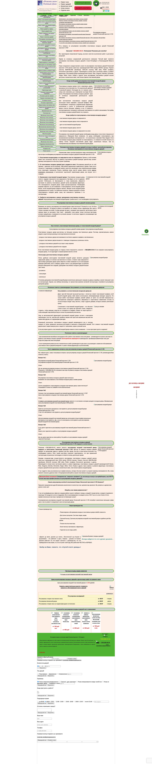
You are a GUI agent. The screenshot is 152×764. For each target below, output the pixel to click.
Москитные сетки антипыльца (47, 123)
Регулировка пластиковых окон (46, 37)
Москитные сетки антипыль (46, 116)
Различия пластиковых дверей (66, 24)
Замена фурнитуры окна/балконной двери (46, 66)
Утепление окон (47, 111)
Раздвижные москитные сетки (47, 142)
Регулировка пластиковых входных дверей (46, 44)
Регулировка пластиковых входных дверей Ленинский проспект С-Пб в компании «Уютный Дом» (82, 36)
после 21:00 (88, 700)
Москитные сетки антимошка (47, 120)
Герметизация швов (46, 88)
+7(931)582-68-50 (105, 4)
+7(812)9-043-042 (105, 2)
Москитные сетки (66, 6)
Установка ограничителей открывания (47, 91)
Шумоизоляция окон (47, 109)
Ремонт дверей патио (47, 29)
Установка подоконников (47, 101)
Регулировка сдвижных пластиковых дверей (47, 47)
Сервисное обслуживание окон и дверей (47, 106)
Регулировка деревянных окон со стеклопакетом (47, 51)
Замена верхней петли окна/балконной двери (47, 79)
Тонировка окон (46, 147)
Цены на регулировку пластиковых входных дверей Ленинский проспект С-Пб (78, 39)
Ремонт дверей (66, 4)
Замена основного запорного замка (46, 69)
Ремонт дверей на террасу (46, 27)
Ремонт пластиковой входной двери (46, 18)
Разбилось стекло (54, 682)
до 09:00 (41, 700)
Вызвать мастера (83, 8)
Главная (43, 15)
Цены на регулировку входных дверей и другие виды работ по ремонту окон (76, 578)
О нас (50, 15)
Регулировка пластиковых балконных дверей (46, 40)
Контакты (86, 15)
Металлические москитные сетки (47, 125)
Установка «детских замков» (47, 94)
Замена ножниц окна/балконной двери (46, 82)
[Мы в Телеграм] (105, 633)
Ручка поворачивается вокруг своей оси (90, 680)
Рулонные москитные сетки (46, 138)
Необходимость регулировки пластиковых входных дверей (73, 17)
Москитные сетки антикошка (47, 118)
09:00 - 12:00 (50, 700)
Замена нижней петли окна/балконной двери (46, 75)
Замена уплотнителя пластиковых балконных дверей (46, 58)
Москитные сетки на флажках (47, 127)
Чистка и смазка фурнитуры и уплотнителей (47, 86)
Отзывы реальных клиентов (65, 38)
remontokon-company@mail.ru (103, 644)
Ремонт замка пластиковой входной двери (46, 24)
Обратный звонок (83, 3)
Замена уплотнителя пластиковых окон (46, 54)
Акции (61, 15)
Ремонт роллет (46, 149)
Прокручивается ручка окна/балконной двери (47, 72)
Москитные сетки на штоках (46, 130)
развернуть (109, 592)
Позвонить (145, 234)
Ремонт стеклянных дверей (46, 35)
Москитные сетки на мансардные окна (47, 135)
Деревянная (52, 672)
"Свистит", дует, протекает (68, 680)
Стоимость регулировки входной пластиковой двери (53, 399)
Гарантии (73, 15)
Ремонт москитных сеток (47, 145)
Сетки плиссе (65, 8)
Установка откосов (46, 99)
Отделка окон (65, 10)
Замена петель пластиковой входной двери (47, 21)
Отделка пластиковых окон (46, 96)
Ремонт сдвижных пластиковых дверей (46, 32)
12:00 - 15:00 (59, 700)
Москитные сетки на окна (47, 114)
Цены (66, 15)
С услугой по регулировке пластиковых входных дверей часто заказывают (77, 41)
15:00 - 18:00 (69, 700)
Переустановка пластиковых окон (47, 103)
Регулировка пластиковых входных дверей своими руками (73, 22)
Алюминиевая (62, 672)
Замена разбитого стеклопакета (46, 61)
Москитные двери (47, 132)
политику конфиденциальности (72, 658)
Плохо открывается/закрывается (48, 680)
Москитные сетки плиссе (47, 140)
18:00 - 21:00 (79, 700)
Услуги (55, 15)
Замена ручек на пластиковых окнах (46, 63)
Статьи (80, 15)
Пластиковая (43, 672)
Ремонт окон (65, 2)
